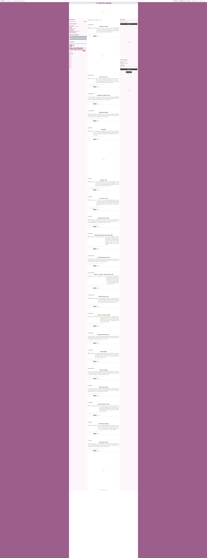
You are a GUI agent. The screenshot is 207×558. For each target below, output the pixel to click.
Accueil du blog (122, 62)
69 (73, 45)
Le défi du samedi (91, 19)
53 (82, 43)
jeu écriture (76, 48)
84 (75, 50)
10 (78, 50)
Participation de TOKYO (73, 28)
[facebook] (173, 1)
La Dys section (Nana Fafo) (73, 32)
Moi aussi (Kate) (72, 30)
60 (85, 43)
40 (76, 43)
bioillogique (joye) (72, 29)
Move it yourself (71, 25)
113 (74, 50)
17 (75, 43)
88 (71, 51)
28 (81, 43)
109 (71, 50)
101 (71, 43)
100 (84, 50)
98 (74, 43)
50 (71, 45)
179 (81, 50)
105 (78, 43)
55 (79, 50)
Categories (97, 19)
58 (79, 43)
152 (83, 43)
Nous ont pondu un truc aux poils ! (74, 26)
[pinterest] (177, 1)
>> (107, 489)
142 (70, 51)
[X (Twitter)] (175, 1)
